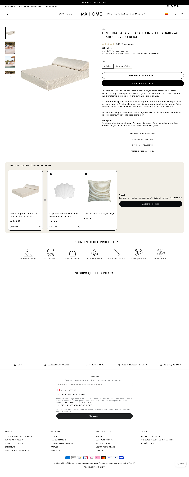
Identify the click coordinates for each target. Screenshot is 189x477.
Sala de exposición (59, 440)
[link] (25, 191)
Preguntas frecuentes (151, 436)
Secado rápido (123, 66)
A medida (100, 436)
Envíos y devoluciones (142, 145)
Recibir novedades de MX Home (75, 405)
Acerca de (10, 6)
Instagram (55, 450)
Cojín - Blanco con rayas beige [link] (99, 213)
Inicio (104, 29)
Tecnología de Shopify (94, 467)
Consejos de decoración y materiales (158, 440)
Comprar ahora (143, 83)
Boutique (66, 13)
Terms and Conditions (73, 402)
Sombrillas (10, 447)
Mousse (105, 62)
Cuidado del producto (142, 139)
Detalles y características (142, 133)
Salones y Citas (103, 443)
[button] (168, 14)
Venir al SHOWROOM (104, 440)
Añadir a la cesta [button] (150, 204)
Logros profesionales (105, 447)
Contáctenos (51, 6)
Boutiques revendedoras (62, 443)
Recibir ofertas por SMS (71, 395)
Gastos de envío (125, 53)
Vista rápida (26, 325)
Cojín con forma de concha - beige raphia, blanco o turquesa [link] (64, 215)
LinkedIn (99, 450)
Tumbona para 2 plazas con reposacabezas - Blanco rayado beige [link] (24, 215)
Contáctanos (147, 443)
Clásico (107, 66)
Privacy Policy (87, 402)
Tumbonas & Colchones (15, 440)
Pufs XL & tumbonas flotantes (18, 436)
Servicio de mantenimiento (29, 6)
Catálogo (55, 447)
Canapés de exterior (14, 443)
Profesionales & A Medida (126, 13)
